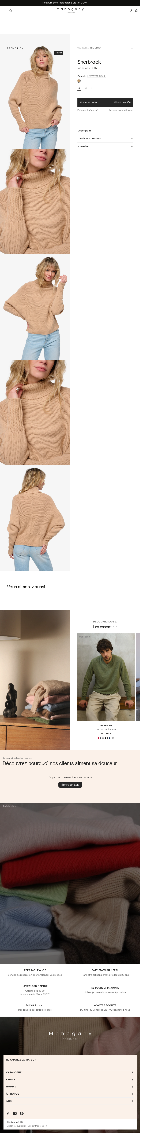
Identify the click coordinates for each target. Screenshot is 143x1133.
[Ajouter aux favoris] (131, 48)
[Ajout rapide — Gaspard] (130, 715)
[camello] (78, 80)
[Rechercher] (10, 10)
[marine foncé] (109, 738)
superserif (21, 1126)
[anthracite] (100, 738)
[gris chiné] (103, 738)
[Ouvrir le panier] (136, 10)
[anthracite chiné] (107, 738)
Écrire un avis (70, 784)
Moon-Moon (41, 1126)
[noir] (105, 738)
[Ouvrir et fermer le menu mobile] (5, 10)
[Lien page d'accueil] (70, 10)
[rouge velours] (98, 738)
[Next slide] (133, 686)
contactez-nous (121, 1009)
